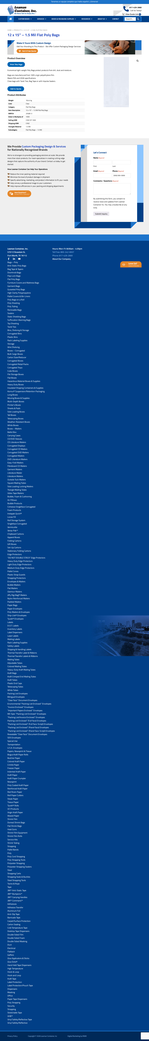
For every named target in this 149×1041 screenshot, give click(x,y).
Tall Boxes (11, 415)
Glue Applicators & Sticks (18, 958)
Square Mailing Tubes (16, 483)
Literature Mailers (15, 476)
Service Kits (12, 839)
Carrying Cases (13, 435)
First (95, 166)
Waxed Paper (13, 815)
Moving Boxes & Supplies (18, 398)
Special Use (12, 741)
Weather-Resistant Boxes (18, 421)
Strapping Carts (14, 873)
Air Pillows (12, 500)
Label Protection (14, 982)
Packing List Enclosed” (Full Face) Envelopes (26, 720)
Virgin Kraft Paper (15, 812)
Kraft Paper (12, 775)
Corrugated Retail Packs (18, 364)
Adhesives (12, 904)
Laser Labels (12, 635)
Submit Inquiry (101, 213)
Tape (9, 887)
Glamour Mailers (14, 591)
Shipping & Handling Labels (19, 649)
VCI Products (13, 808)
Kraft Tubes (12, 680)
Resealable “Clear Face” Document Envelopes (27, 734)
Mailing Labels (13, 639)
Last (114, 166)
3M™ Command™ (15, 900)
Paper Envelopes (14, 608)
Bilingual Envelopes (16, 696)
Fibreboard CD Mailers (17, 466)
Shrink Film (12, 819)
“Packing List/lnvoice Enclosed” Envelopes (26, 717)
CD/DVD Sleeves (14, 438)
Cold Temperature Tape (17, 927)
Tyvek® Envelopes (15, 618)
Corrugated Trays (14, 367)
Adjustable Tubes (14, 663)
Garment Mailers (14, 469)
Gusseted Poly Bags (16, 289)
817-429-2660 (135, 7)
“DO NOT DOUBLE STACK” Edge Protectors (26, 557)
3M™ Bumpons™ (14, 893)
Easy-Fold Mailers (15, 462)
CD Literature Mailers (16, 442)
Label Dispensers (14, 632)
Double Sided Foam (16, 938)
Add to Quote (15, 88)
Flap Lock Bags (13, 275)
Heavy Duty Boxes (15, 384)
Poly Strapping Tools (16, 859)
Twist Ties (11, 326)
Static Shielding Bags (16, 316)
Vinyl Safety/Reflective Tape (19, 1019)
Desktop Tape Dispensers (18, 931)
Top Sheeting (13, 323)
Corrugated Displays (16, 445)
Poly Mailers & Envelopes (18, 612)
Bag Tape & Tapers (15, 269)
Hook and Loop (14, 975)
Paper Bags (12, 605)
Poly (9, 853)
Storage (10, 343)
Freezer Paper (13, 768)
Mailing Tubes (13, 659)
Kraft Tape (11, 978)
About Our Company (61, 258)
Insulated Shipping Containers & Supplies (25, 387)
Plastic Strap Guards (16, 574)
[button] (137, 61)
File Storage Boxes (15, 374)
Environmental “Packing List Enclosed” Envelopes (29, 703)
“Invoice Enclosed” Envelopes (20, 707)
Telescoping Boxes (15, 418)
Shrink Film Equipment (17, 832)
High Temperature (15, 968)
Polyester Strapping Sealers (19, 866)
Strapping (11, 846)
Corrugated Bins (14, 333)
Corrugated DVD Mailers (18, 452)
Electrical (11, 948)
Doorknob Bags (14, 272)
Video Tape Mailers (15, 493)
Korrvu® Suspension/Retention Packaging (26, 391)
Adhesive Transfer (15, 907)
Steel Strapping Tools (16, 880)
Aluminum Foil (13, 910)
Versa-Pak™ (12, 530)
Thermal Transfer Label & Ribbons (22, 652)
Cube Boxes (12, 370)
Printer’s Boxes (14, 405)
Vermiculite (12, 527)
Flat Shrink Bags (14, 826)
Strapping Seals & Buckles (18, 876)
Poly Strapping (13, 1002)
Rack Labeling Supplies (17, 340)
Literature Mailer (14, 472)
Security (11, 1005)
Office (10, 995)
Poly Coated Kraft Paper (18, 785)
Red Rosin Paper (14, 792)
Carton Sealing (13, 924)
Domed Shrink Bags (16, 822)
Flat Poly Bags (13, 279)
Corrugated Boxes (15, 360)
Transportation (13, 744)
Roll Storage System (16, 520)
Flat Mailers (12, 588)
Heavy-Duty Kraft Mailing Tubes (21, 669)
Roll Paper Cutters (15, 795)
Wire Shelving (13, 347)
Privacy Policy (12, 1036)
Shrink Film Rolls (14, 836)
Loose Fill (11, 517)
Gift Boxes (11, 544)
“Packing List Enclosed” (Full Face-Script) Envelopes (30, 724)
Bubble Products (14, 503)
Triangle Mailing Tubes (17, 489)
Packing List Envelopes (17, 693)
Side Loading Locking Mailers (20, 486)
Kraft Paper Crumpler (16, 778)
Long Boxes (12, 394)
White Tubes (12, 690)
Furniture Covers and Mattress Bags (23, 282)
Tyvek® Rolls (13, 805)
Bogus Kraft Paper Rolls (17, 754)
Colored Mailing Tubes (17, 666)
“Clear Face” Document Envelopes (22, 700)
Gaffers (10, 954)
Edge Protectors (14, 554)
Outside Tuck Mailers (16, 479)
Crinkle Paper (13, 764)
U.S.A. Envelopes (14, 747)
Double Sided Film (15, 934)
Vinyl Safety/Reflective (17, 1022)
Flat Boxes (12, 377)
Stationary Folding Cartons (19, 550)
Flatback (11, 951)
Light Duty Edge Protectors (19, 564)
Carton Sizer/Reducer (16, 357)
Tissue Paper (13, 802)
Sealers (10, 313)
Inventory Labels (14, 629)
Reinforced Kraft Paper (17, 788)
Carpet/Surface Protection (18, 921)
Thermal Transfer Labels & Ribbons (22, 656)
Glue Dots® (12, 961)
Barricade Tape (13, 917)
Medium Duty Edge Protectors (20, 567)
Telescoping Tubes (15, 686)
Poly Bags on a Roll (15, 299)
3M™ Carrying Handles (17, 897)
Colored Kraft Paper (16, 761)
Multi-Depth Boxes (15, 401)
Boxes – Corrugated (16, 350)
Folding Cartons (14, 540)
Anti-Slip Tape (13, 914)
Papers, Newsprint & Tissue (19, 751)
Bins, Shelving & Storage (18, 330)
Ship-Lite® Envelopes (16, 615)
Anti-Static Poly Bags (16, 265)
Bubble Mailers (13, 584)
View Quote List (132, 14)
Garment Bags (13, 286)
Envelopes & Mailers (16, 581)
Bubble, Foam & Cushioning (19, 496)
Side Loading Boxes (16, 411)
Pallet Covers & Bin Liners (18, 296)
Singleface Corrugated (17, 523)
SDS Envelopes (14, 737)
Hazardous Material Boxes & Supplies (23, 381)
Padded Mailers (14, 601)
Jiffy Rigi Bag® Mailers (17, 595)
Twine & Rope (13, 883)
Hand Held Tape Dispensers (19, 965)
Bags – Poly (12, 262)
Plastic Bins (12, 337)
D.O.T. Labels (13, 625)
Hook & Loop (13, 971)
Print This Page (16, 64)
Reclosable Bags (14, 309)
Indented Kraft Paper (16, 771)
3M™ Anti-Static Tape (16, 890)
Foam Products (14, 510)
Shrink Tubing (13, 842)
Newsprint (12, 781)
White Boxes (13, 425)
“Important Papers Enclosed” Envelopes (24, 710)
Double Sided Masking (17, 941)
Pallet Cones (12, 571)
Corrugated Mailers (15, 455)
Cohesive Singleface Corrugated (21, 506)
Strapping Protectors (16, 578)
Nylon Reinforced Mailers (18, 598)
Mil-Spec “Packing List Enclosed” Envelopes (26, 713)
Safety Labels (13, 645)
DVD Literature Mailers (17, 459)
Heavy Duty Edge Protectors (19, 561)
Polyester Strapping (16, 863)
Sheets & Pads (13, 408)
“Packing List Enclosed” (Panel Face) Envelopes (28, 727)
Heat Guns (12, 829)
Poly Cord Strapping (16, 856)
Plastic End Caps (14, 683)
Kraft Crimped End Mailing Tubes (21, 676)
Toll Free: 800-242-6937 (63, 252)
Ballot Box (11, 432)
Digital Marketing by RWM (77, 1036)
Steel (9, 870)
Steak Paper (12, 798)
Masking (11, 992)
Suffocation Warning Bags (18, 320)
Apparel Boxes (13, 537)
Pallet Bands (13, 849)
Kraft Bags (12, 673)
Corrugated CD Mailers (17, 449)
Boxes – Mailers (14, 428)
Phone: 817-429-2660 (62, 255)
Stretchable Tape (14, 1012)
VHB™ (10, 1016)
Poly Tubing (12, 306)
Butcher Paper (13, 758)
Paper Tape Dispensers (17, 999)
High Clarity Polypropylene (19, 292)
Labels (10, 622)
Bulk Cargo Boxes (15, 354)
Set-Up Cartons (14, 547)
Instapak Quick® (14, 513)
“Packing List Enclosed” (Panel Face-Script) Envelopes (31, 730)
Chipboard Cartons (15, 533)
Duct (9, 944)
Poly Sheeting (13, 303)
